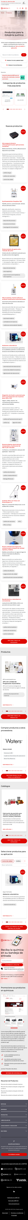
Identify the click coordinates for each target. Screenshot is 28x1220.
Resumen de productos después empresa (11, 1084)
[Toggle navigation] (26, 9)
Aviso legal (5, 1213)
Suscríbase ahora (14, 1154)
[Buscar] (17, 8)
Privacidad (14, 1215)
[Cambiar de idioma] (23, 8)
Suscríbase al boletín (12, 965)
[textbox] (14, 865)
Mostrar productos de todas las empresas (14, 776)
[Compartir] (20, 8)
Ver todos (4, 978)
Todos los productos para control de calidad (14, 927)
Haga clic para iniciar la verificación (14, 969)
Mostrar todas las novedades (14, 641)
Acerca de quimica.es (14, 1204)
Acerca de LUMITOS (13, 1200)
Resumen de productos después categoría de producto (12, 1087)
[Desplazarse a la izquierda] (22, 861)
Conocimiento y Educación (9, 1125)
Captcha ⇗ (20, 970)
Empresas (4, 1109)
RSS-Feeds (4, 1131)
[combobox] (14, 864)
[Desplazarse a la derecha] (25, 861)
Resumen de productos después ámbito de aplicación (12, 1091)
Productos (4, 1114)
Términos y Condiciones (17, 1213)
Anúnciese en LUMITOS (13, 1197)
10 (21, 711)
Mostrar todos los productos (14, 716)
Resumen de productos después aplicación (12, 1095)
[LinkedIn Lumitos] (14, 1191)
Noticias (3, 1104)
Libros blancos (5, 1120)
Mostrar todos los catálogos (14, 841)
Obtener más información (14, 1073)
